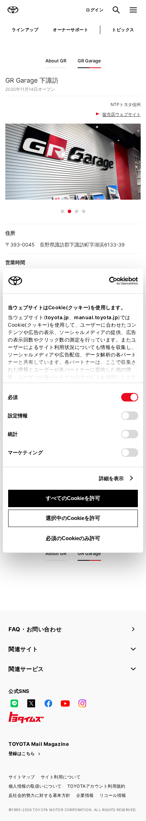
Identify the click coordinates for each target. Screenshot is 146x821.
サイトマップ (22, 777)
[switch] (129, 415)
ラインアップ (25, 29)
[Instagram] (82, 703)
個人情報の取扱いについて (35, 786)
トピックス (123, 29)
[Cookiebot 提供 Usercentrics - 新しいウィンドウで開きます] (107, 281)
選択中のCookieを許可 (73, 518)
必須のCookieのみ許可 (73, 538)
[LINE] (14, 703)
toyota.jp (57, 317)
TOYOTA (13, 10)
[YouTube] (65, 703)
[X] (31, 703)
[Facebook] (48, 703)
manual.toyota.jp (96, 317)
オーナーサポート (70, 29)
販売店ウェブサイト (121, 114)
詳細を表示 (111, 478)
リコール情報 (113, 795)
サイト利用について (60, 777)
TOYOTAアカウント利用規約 (96, 786)
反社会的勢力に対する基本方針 (40, 795)
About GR (55, 60)
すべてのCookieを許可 (73, 498)
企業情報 (85, 795)
